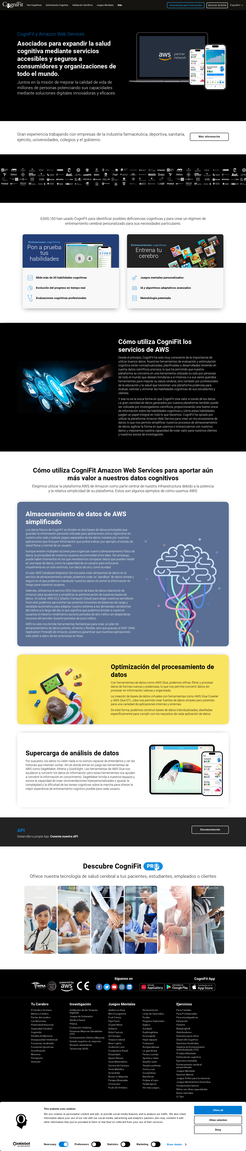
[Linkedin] (129, 987)
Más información (209, 136)
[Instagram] (121, 987)
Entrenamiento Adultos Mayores (87, 1037)
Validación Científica (82, 5)
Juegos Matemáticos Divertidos (193, 1082)
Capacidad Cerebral (41, 1028)
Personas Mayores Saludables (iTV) (86, 1032)
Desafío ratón (150, 1061)
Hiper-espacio (150, 1039)
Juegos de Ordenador (81, 1016)
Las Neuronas (38, 1021)
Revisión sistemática (81, 1045)
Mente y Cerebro (40, 1013)
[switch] (96, 1144)
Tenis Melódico (116, 1069)
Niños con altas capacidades (192, 1089)
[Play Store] (177, 987)
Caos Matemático (117, 1061)
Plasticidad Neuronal (42, 1024)
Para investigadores (187, 1017)
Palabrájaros (149, 1084)
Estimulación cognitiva (188, 1057)
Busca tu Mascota (118, 1076)
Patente (180, 1024)
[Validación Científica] (123, 188)
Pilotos (73, 1023)
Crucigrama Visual (118, 1050)
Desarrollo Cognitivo (187, 1039)
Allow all (218, 1110)
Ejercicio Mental (184, 1074)
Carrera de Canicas (118, 1065)
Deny (218, 1129)
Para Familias (183, 1010)
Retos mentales (184, 1093)
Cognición (36, 1032)
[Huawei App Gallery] (152, 987)
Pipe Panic (114, 1021)
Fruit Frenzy (114, 1017)
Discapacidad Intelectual (44, 1039)
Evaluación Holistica (81, 1027)
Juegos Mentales (185, 1071)
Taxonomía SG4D (79, 1048)
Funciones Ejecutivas (42, 1047)
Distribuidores (183, 1032)
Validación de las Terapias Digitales (84, 1011)
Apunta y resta (150, 1058)
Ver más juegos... (152, 1087)
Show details (174, 1144)
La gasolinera (150, 1050)
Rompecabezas (151, 1047)
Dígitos (146, 1024)
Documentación (210, 829)
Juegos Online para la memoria (193, 1078)
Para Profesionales (186, 1013)
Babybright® (183, 1028)
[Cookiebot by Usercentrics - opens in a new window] (21, 1144)
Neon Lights (114, 1043)
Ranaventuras (150, 1010)
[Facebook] (99, 987)
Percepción (37, 1058)
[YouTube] (114, 987)
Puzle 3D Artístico (117, 1087)
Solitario (112, 1028)
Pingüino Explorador (154, 1021)
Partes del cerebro (41, 1017)
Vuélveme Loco (116, 1047)
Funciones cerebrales (42, 1043)
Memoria (35, 1054)
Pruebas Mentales (186, 1053)
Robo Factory (115, 1032)
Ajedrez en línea (116, 1010)
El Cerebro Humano (41, 1010)
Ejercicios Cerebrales (187, 1043)
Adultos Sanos (77, 1020)
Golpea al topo (150, 1080)
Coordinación (38, 1050)
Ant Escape (114, 1036)
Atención (35, 1061)
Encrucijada (149, 1036)
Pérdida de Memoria (42, 1036)
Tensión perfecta (151, 1065)
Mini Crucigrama (117, 1013)
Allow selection (218, 1120)
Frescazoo (148, 1043)
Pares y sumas (150, 1054)
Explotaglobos (150, 1032)
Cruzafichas (149, 1073)
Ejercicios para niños (187, 1036)
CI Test (180, 1096)
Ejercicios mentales (186, 1060)
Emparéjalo (114, 1054)
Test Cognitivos (34, 5)
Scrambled (114, 1073)
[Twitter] (106, 987)
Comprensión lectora (187, 1085)
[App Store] (202, 987)
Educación (182, 1021)
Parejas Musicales (118, 1080)
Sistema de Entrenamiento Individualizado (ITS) (190, 1048)
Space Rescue (115, 1058)
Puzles (146, 1017)
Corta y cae (149, 1069)
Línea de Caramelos (153, 1013)
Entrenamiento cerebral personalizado (189, 1066)
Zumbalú (147, 1028)
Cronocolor (114, 1084)
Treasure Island (116, 1039)
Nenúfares (148, 1076)
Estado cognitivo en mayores (85, 1041)
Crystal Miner (115, 1024)
